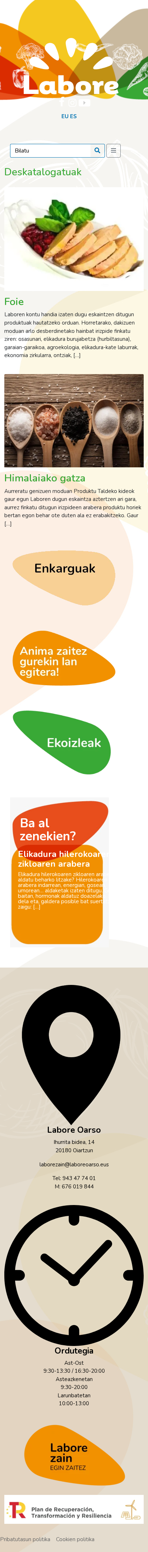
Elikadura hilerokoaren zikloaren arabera (64, 859)
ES (73, 116)
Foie (14, 302)
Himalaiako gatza (44, 478)
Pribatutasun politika (25, 1539)
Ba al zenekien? (48, 830)
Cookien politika (75, 1539)
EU (65, 116)
